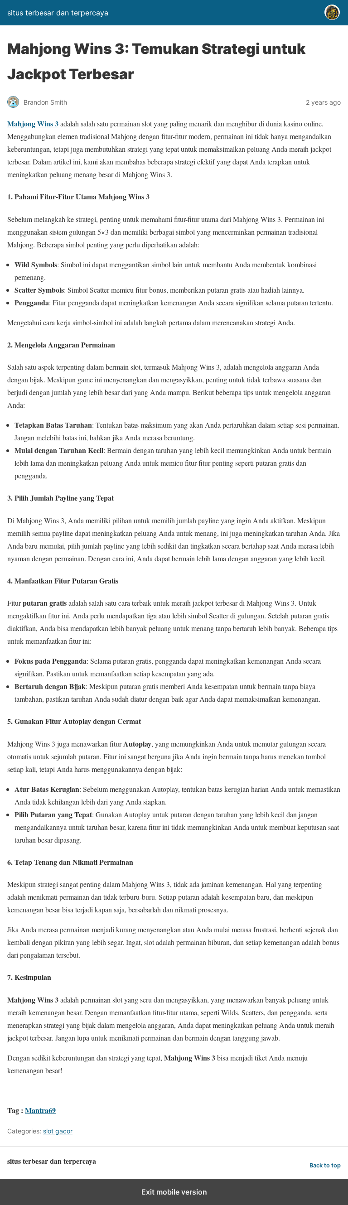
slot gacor (57, 1131)
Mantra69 (40, 1110)
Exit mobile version (174, 1191)
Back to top (325, 1165)
